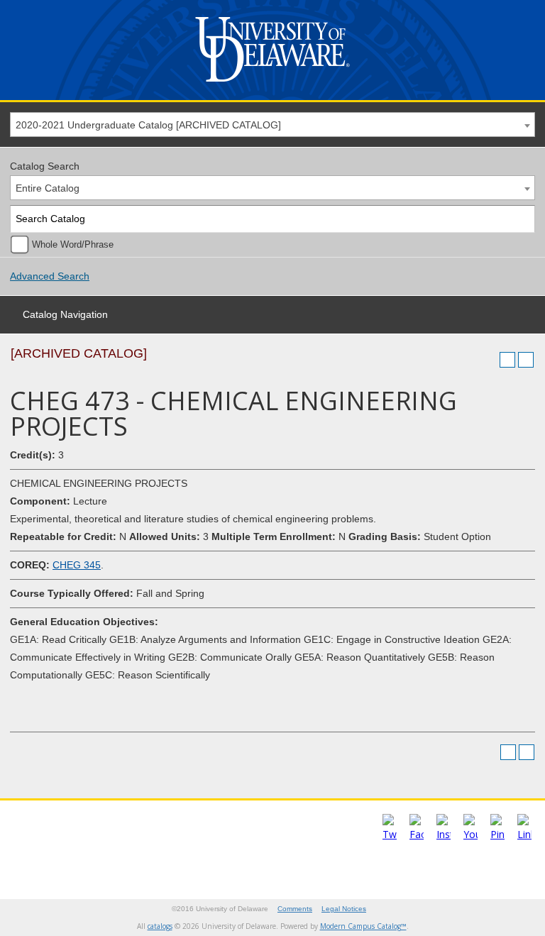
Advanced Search (49, 276)
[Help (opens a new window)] (526, 360)
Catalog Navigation (65, 314)
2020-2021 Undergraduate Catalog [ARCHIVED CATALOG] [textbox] (148, 125)
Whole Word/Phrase (73, 245)
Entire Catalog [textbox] (47, 188)
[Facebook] (416, 834)
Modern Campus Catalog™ (363, 926)
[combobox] (272, 124)
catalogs (160, 926)
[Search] (522, 219)
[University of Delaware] (272, 84)
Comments (294, 909)
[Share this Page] (489, 360)
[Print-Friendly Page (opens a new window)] (507, 360)
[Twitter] (389, 834)
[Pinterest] (497, 834)
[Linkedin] (524, 834)
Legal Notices (343, 909)
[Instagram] (443, 834)
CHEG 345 (77, 565)
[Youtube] (470, 834)
